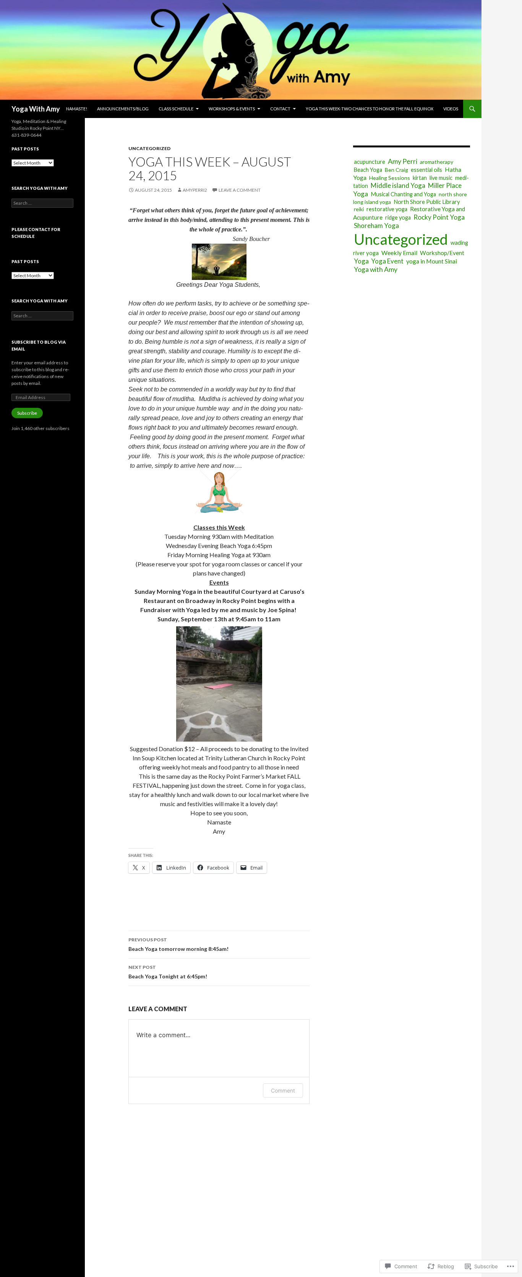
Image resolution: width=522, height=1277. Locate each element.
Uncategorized (149, 148)
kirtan (420, 178)
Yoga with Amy (375, 269)
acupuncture (369, 161)
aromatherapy (436, 161)
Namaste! (76, 108)
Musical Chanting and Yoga (403, 194)
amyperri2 (195, 190)
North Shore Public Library (427, 202)
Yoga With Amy (35, 109)
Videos (450, 108)
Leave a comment (240, 190)
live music (441, 178)
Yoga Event (387, 261)
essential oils (426, 169)
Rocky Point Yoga (439, 217)
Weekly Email (399, 252)
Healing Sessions (389, 178)
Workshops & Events (232, 108)
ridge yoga (398, 217)
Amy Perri (402, 161)
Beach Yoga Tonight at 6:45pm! (167, 972)
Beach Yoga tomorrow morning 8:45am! (178, 944)
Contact (280, 108)
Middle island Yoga (398, 185)
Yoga (361, 261)
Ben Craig (396, 169)
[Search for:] (42, 203)
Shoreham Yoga (376, 225)
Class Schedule (176, 108)
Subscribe (27, 413)
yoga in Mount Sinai (431, 261)
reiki (359, 209)
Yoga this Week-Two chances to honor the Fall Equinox (369, 108)
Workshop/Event (442, 252)
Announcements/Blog (123, 108)
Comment (283, 1090)
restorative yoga (386, 209)
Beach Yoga (368, 169)
